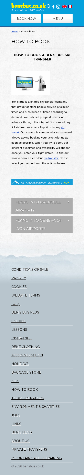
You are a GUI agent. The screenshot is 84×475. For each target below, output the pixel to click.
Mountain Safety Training (36, 458)
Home (14, 31)
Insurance (21, 338)
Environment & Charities (35, 407)
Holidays (20, 364)
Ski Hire (18, 321)
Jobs (15, 415)
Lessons (19, 330)
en (64, 6)
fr (70, 6)
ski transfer (51, 158)
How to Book (24, 390)
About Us (20, 441)
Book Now (26, 18)
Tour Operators (27, 398)
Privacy (18, 278)
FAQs (15, 304)
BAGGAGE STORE (26, 372)
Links (16, 424)
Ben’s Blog (21, 432)
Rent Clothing (25, 347)
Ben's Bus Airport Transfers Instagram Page (58, 6)
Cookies (19, 287)
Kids (15, 381)
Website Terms (25, 295)
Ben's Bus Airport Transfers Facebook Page (53, 6)
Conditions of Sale (29, 270)
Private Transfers (29, 449)
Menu (58, 18)
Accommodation (27, 355)
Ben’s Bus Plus (25, 312)
